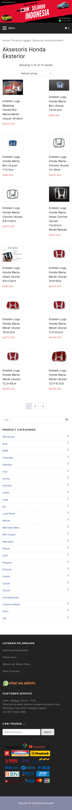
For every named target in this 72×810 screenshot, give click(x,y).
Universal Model (11, 604)
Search (48, 732)
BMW (5, 450)
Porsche (7, 569)
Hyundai (7, 485)
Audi (5, 443)
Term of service (11, 671)
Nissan (6, 548)
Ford (5, 471)
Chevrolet (8, 457)
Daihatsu (7, 464)
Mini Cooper (9, 534)
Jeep (5, 499)
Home (6, 40)
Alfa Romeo (9, 436)
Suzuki (6, 583)
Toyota (6, 590)
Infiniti (6, 492)
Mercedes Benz (11, 527)
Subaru (6, 576)
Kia (4, 506)
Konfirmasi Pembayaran (15, 650)
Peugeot (7, 562)
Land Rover (9, 513)
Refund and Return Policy (16, 664)
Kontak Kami (9, 657)
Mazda (6, 520)
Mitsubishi (8, 541)
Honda (6, 478)
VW (4, 618)
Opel (5, 555)
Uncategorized (11, 597)
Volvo (5, 611)
